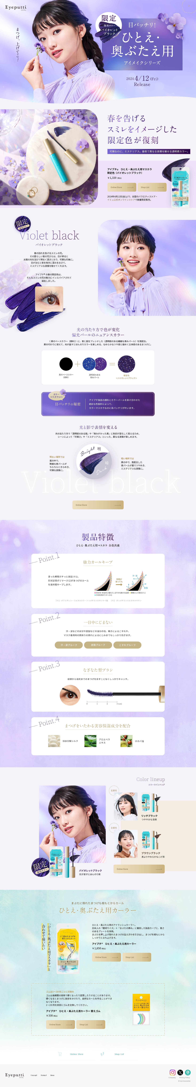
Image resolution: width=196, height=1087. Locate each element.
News (52, 1075)
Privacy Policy (184, 1078)
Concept (34, 1075)
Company (172, 1078)
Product (44, 1075)
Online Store (116, 187)
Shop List (145, 187)
